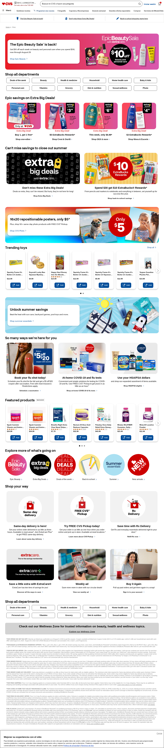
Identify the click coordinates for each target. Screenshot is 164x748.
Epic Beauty (15, 479)
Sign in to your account (132, 592)
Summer (113, 479)
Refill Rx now (132, 537)
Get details (151, 705)
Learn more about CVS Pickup (81, 537)
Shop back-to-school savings (120, 198)
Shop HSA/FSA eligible (133, 386)
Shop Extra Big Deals (42, 196)
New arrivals (137, 479)
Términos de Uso (87, 745)
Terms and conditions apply (95, 724)
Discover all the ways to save (29, 592)
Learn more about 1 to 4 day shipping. (129, 685)
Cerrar (159, 733)
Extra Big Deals (39, 479)
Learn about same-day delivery (29, 539)
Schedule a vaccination (29, 391)
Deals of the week (64, 479)
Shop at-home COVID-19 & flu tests (81, 391)
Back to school (88, 479)
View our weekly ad (81, 592)
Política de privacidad (71, 745)
